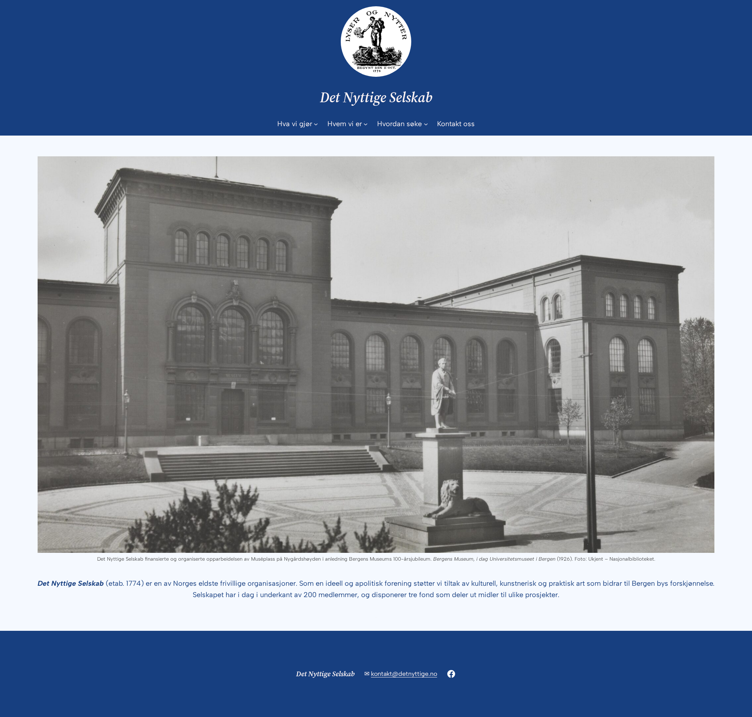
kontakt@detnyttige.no (404, 673)
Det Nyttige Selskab (376, 97)
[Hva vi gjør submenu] (316, 124)
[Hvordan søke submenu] (426, 124)
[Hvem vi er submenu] (365, 124)
